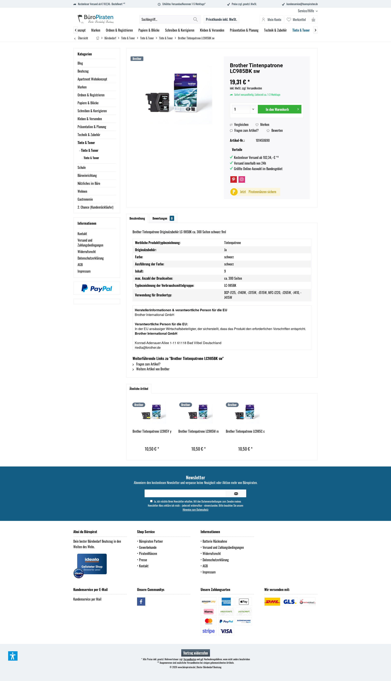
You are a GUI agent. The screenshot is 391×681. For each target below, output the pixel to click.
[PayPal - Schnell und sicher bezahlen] (97, 288)
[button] (13, 656)
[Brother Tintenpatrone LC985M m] (198, 412)
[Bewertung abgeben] (267, 76)
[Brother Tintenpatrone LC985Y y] (152, 412)
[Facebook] (141, 601)
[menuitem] (306, 10)
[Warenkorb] (313, 19)
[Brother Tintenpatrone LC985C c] (245, 412)
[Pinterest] (233, 179)
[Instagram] (241, 179)
